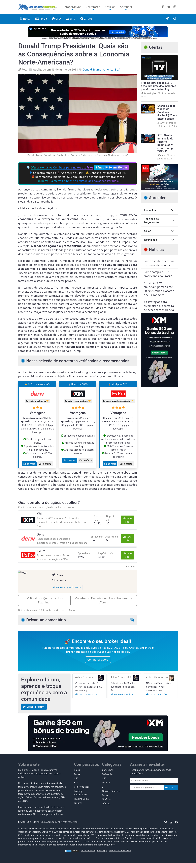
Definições (150, 239)
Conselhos (107, 770)
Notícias (106, 799)
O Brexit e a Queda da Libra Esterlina (45, 600)
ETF (76, 782)
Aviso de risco (88, 850)
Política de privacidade (120, 850)
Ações (105, 647)
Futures (78, 803)
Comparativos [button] (72, 7)
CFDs (114, 647)
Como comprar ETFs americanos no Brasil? (158, 274)
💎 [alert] (77, 174)
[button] (168, 18)
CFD (58, 19)
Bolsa (26, 19)
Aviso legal (102, 850)
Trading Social (81, 798)
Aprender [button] (126, 7)
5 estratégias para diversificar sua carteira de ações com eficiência (159, 306)
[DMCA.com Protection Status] (72, 850)
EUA (117, 69)
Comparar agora (97, 659)
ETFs (72, 19)
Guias (147, 231)
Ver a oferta (45, 463)
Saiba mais (29, 463)
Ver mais (131, 566)
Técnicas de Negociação (151, 220)
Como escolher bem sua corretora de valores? (159, 263)
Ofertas (106, 803)
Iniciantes (150, 210)
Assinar (169, 787)
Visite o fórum (35, 706)
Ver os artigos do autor (68, 587)
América (108, 69)
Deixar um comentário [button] (46, 620)
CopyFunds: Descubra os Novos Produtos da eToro (103, 600)
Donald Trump (92, 69)
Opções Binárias (111, 791)
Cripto (87, 19)
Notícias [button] (109, 7)
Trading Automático (80, 792)
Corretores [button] (93, 7)
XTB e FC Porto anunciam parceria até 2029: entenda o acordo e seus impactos (159, 289)
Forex (43, 19)
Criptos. (134, 647)
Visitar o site (127, 519)
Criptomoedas (82, 786)
